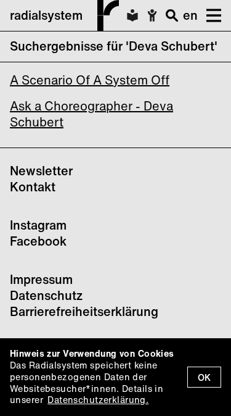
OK (204, 377)
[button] (209, 15)
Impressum (41, 279)
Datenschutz (46, 295)
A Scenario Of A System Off (89, 80)
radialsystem (46, 15)
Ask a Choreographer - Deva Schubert (91, 114)
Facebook (38, 241)
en (190, 15)
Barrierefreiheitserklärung (84, 311)
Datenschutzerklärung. (97, 399)
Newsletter (41, 171)
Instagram (38, 225)
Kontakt (32, 187)
